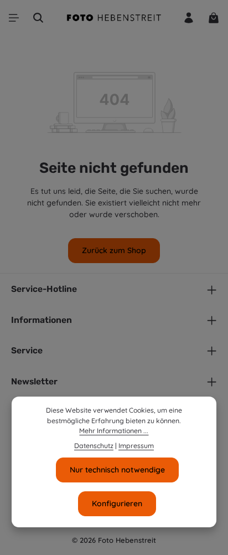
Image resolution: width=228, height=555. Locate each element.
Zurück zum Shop (114, 250)
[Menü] (14, 18)
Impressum (136, 445)
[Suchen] (38, 18)
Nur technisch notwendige (117, 470)
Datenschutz (93, 445)
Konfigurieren (117, 503)
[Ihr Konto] (189, 18)
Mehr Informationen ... (113, 430)
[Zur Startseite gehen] (114, 18)
